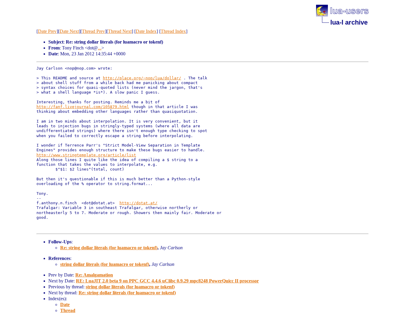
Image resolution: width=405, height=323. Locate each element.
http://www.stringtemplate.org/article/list (86, 155)
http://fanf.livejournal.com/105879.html (82, 107)
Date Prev (47, 31)
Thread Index (173, 31)
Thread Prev (93, 31)
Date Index (146, 31)
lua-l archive (349, 22)
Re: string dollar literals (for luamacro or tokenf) (108, 247)
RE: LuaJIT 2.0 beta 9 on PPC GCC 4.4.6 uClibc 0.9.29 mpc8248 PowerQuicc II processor (167, 280)
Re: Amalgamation (94, 274)
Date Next (69, 31)
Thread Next (120, 31)
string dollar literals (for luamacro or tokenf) (104, 264)
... (99, 47)
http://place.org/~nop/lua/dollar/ (142, 78)
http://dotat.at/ (138, 203)
